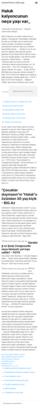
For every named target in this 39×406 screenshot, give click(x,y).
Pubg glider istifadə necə (14, 110)
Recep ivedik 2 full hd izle (15, 114)
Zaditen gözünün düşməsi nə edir (18, 368)
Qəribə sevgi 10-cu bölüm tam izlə (18, 102)
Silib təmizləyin (10, 388)
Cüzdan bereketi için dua (14, 384)
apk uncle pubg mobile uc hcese (13, 354)
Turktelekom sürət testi (14, 393)
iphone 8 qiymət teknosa (10, 359)
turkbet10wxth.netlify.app (13, 3)
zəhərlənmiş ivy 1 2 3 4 (10, 366)
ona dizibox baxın (8, 361)
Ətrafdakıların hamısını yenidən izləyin (20, 372)
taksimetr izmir (7, 363)
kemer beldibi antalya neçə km (12, 357)
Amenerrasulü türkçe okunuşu (16, 380)
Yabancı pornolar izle (13, 122)
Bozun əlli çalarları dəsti (14, 106)
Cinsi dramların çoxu (13, 376)
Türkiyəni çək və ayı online (15, 118)
